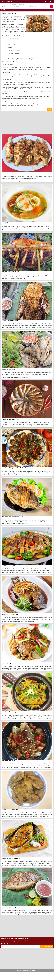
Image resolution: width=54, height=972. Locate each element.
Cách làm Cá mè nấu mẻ (8, 223)
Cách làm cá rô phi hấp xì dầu (10, 614)
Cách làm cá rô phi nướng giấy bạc (11, 858)
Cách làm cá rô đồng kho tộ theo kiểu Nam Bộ (14, 468)
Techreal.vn (34, 970)
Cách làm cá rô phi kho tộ (9, 760)
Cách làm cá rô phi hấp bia (9, 565)
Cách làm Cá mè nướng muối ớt (10, 271)
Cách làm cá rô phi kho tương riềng (11, 809)
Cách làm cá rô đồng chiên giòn (10, 419)
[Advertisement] (27, 122)
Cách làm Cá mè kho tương (9, 173)
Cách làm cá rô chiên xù (8, 369)
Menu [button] (4, 9)
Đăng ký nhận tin (47, 946)
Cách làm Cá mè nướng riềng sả (10, 320)
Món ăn (14, 4)
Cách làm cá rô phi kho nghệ (9, 712)
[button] (45, 1)
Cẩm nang (21, 4)
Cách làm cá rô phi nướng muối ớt (11, 907)
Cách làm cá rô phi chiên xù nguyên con (12, 516)
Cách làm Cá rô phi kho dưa (9, 663)
